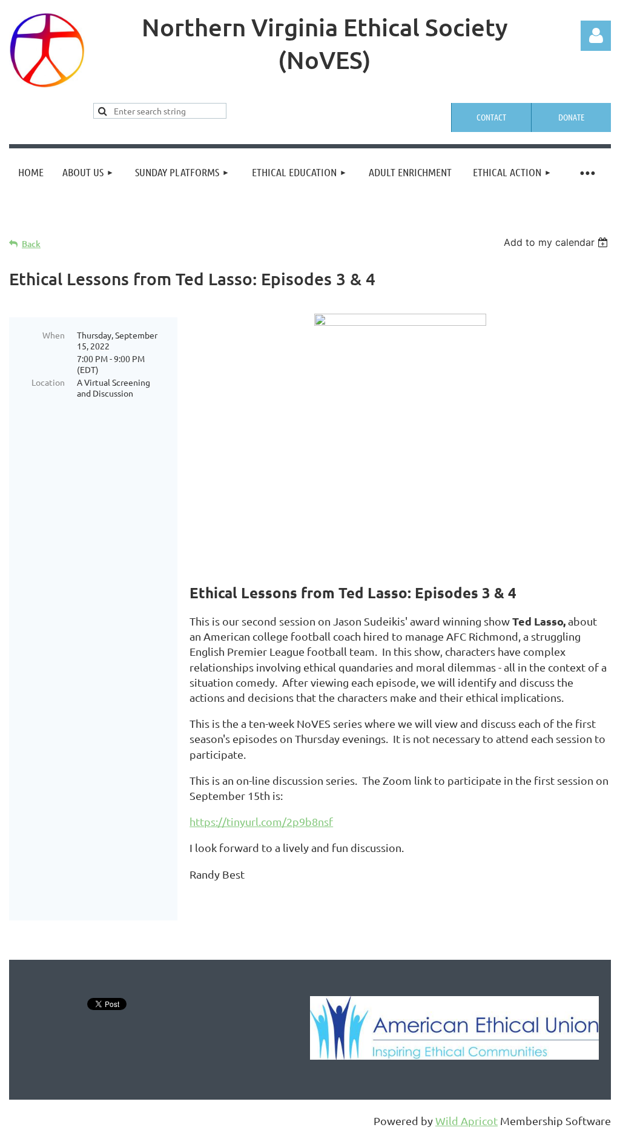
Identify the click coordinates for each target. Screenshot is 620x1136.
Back (31, 243)
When (53, 334)
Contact (491, 116)
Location (48, 382)
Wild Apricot (466, 1120)
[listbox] (557, 242)
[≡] (586, 172)
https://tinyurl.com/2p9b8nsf (261, 821)
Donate (571, 116)
